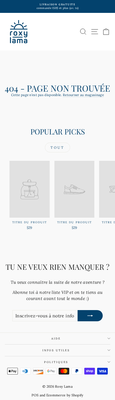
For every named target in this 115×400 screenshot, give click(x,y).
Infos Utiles (56, 350)
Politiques (56, 362)
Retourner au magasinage (83, 95)
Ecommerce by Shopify (64, 395)
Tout (57, 147)
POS (35, 395)
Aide (56, 338)
